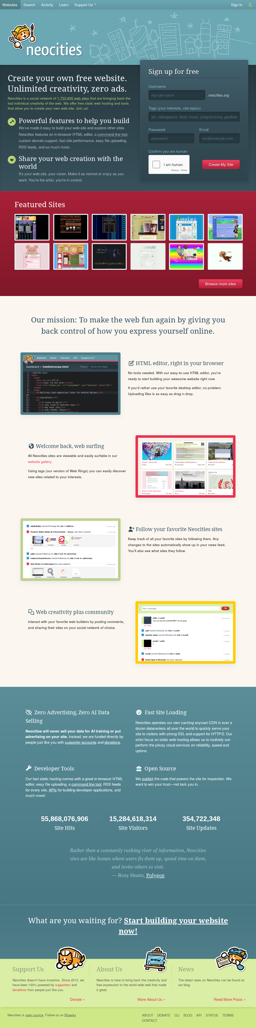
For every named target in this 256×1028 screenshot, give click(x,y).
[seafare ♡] (186, 227)
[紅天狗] (148, 227)
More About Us (150, 999)
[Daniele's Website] (225, 227)
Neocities (14, 1015)
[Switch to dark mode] (250, 5)
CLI (177, 1015)
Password (156, 129)
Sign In (236, 4)
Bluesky (70, 1015)
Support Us (83, 4)
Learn (63, 4)
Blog (188, 1015)
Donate (76, 999)
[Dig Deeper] (109, 256)
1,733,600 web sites (73, 98)
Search (29, 4)
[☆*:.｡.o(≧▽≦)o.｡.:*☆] (70, 227)
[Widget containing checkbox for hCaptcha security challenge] (169, 164)
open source (34, 1015)
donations (112, 742)
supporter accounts (80, 742)
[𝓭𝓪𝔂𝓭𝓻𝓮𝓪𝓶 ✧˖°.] (32, 256)
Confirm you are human (167, 151)
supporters (62, 984)
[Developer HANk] (70, 256)
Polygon (155, 875)
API (199, 1015)
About (147, 1015)
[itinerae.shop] (148, 256)
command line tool (112, 135)
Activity (47, 4)
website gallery (39, 461)
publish (148, 778)
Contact (149, 1020)
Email (203, 129)
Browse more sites (220, 283)
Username (157, 86)
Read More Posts (228, 999)
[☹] (109, 227)
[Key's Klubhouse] (186, 256)
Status (212, 1015)
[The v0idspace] (32, 227)
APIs (53, 789)
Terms (228, 1015)
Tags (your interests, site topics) (174, 108)
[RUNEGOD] (225, 256)
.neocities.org (218, 95)
